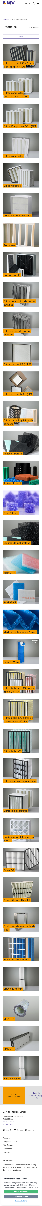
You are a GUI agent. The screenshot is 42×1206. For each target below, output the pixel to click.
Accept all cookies (21, 1191)
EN (29, 3)
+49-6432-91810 (8, 1122)
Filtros (21, 36)
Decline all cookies (21, 1196)
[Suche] (34, 3)
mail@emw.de (8, 1124)
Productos (6, 19)
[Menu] (38, 3)
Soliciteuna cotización (14, 1095)
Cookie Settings (21, 1201)
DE (26, 3)
